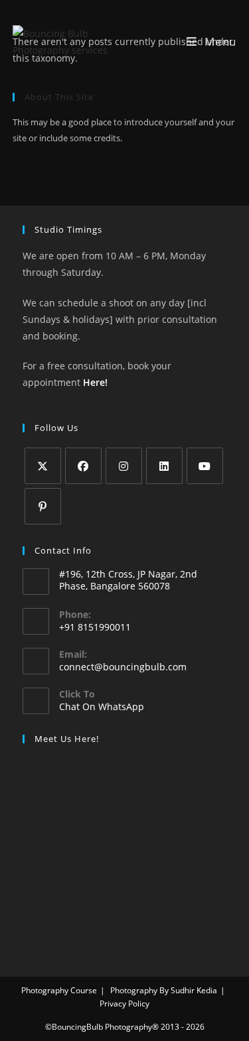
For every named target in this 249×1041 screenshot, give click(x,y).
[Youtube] (205, 466)
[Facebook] (83, 466)
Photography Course (59, 990)
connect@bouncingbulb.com (123, 666)
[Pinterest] (43, 506)
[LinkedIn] (164, 466)
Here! (95, 382)
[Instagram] (124, 466)
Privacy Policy (124, 1003)
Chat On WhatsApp (101, 706)
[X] (43, 466)
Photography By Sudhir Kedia (163, 990)
